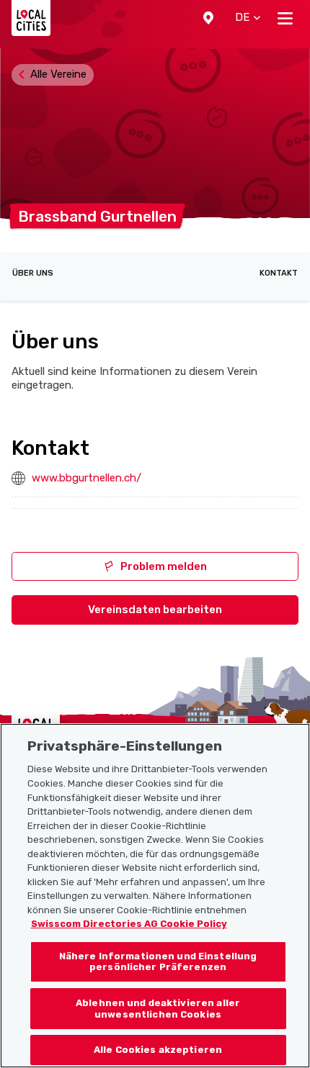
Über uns (32, 273)
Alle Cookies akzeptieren (158, 1049)
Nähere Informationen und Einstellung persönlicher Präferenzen (158, 962)
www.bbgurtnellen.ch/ (86, 477)
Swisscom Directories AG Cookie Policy (129, 923)
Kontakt (279, 273)
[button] (208, 18)
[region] (155, 895)
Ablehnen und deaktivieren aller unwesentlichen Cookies (158, 1008)
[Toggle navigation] (285, 18)
